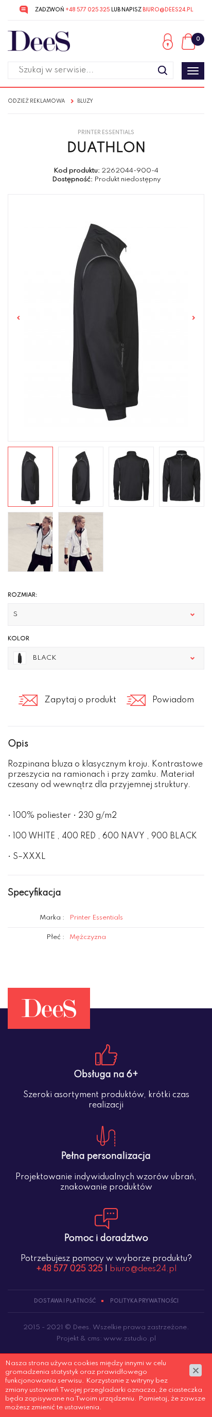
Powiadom (173, 700)
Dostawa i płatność (65, 1301)
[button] (106, 614)
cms (93, 1338)
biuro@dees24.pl (168, 9)
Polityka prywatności (144, 1301)
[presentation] (18, 318)
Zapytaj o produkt (80, 700)
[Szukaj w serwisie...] (162, 70)
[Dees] (39, 41)
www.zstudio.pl (129, 1338)
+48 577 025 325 (87, 9)
